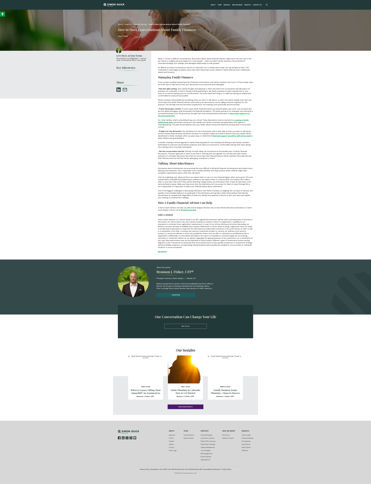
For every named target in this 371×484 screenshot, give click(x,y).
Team (220, 5)
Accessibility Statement (211, 469)
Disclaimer (162, 251)
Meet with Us (185, 326)
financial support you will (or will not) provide (231, 136)
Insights (247, 5)
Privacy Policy (145, 469)
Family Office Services (208, 441)
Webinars (245, 450)
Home (120, 24)
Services (226, 5)
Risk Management (206, 454)
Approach (172, 435)
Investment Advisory (208, 438)
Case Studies (246, 435)
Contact (171, 447)
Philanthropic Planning (208, 444)
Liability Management (208, 447)
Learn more (176, 295)
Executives (226, 435)
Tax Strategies (206, 450)
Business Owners (228, 438)
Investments (246, 444)
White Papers (246, 447)
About (213, 5)
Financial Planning (140, 24)
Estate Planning (206, 457)
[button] (2, 14)
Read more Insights (185, 407)
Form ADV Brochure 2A (176, 469)
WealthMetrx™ (205, 460)
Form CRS (163, 469)
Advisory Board (188, 438)
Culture (171, 438)
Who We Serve (237, 5)
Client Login (173, 450)
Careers (171, 441)
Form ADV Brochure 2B (193, 469)
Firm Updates (246, 441)
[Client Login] (267, 5)
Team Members (188, 435)
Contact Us (257, 5)
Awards (171, 444)
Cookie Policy (226, 469)
